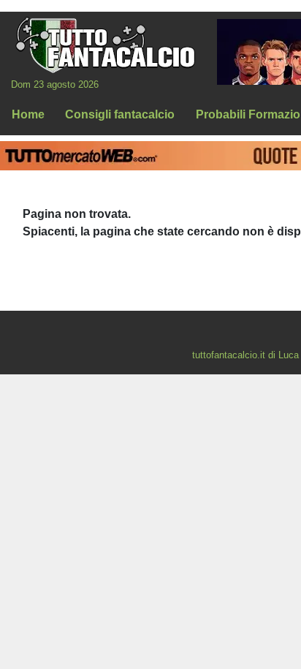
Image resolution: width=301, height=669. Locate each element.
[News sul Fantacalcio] (105, 45)
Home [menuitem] (28, 114)
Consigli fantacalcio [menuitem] (120, 114)
